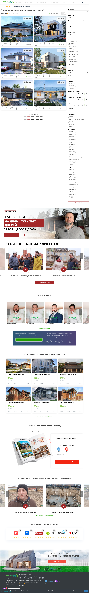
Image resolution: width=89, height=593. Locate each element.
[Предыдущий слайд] (7, 256)
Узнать (29, 340)
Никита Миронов (11, 323)
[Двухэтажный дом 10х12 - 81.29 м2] (50, 61)
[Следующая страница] (41, 118)
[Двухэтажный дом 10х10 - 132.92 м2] (50, 29)
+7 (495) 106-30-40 (11, 579)
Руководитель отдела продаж (32, 324)
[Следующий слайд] (81, 256)
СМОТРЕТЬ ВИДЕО (31, 235)
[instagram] (59, 341)
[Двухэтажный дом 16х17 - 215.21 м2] (17, 93)
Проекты (19, 2)
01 (28, 118)
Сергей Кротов (30, 323)
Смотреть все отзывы (44, 282)
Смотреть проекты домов (44, 416)
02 (32, 118)
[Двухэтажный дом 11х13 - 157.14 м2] (17, 61)
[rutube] (39, 577)
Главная (8, 6)
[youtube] (62, 341)
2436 (37, 118)
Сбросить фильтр (78, 202)
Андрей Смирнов (49, 323)
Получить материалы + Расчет (67, 461)
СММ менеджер (67, 324)
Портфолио (28, 2)
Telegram (50, 581)
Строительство (54, 2)
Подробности (57, 561)
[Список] (62, 13)
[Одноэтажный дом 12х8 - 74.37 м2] (50, 93)
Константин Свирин (69, 323)
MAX (58, 581)
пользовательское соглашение (7, 591)
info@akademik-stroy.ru (23, 583)
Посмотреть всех (44, 328)
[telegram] (66, 341)
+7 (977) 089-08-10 (11, 581)
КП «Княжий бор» (11, 211)
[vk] (47, 341)
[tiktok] (70, 341)
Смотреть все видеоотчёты (44, 515)
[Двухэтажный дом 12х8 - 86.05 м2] (17, 29)
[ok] (51, 341)
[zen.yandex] (55, 341)
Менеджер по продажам (50, 324)
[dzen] (28, 577)
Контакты (71, 2)
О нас (63, 2)
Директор (9, 324)
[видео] (25, 270)
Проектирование (40, 2)
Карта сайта (21, 585)
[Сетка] (65, 13)
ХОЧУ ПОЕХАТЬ (11, 235)
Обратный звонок (48, 583)
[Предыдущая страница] (25, 118)
